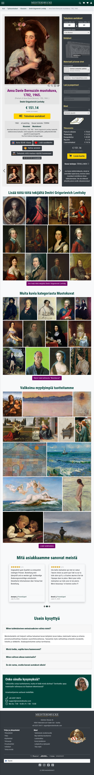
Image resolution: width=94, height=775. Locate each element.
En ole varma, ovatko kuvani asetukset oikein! (26, 665)
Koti (3, 9)
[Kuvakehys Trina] (36, 174)
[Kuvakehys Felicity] (54, 174)
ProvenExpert (19, 597)
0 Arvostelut (37, 158)
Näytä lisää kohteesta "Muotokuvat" (47, 378)
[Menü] (2, 3)
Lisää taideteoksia (47, 546)
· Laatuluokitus (38, 739)
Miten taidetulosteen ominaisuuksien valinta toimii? (28, 628)
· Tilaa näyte (37, 747)
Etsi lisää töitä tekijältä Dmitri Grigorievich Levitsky (47, 283)
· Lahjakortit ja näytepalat (42, 744)
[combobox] (77, 32)
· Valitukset (7, 747)
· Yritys (6, 736)
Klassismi (23, 9)
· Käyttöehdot (8, 739)
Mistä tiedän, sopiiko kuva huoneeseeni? (23, 649)
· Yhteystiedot (8, 733)
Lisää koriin (78, 156)
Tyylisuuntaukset (12, 9)
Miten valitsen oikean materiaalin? (21, 657)
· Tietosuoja (7, 741)
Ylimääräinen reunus (69, 30)
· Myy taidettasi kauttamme (42, 736)
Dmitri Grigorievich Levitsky (37, 9)
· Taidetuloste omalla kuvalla (43, 733)
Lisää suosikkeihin (44, 143)
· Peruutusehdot (9, 744)
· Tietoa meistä (8, 749)
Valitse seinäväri (33, 148)
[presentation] (4, 171)
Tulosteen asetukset (33, 116)
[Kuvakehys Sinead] (18, 174)
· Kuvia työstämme (40, 741)
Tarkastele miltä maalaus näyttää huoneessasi (33, 153)
